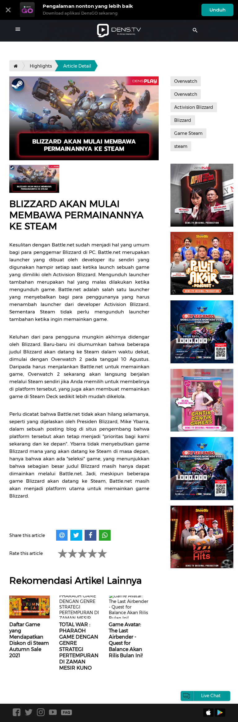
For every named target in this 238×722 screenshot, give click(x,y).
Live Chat (211, 695)
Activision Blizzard (193, 107)
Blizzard (182, 120)
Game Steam (188, 133)
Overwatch (185, 81)
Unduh (217, 10)
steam (180, 146)
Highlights (41, 66)
